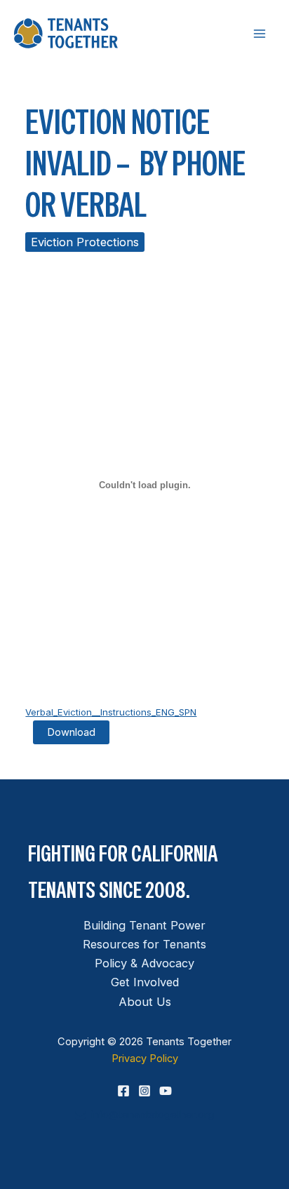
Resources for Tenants (144, 944)
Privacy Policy (145, 1058)
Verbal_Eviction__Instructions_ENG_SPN (110, 712)
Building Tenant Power (144, 925)
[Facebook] (123, 1090)
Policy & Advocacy (144, 963)
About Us (145, 1002)
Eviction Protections (85, 242)
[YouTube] (165, 1090)
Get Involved (145, 982)
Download (71, 732)
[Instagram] (144, 1090)
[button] (144, 1115)
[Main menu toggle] (259, 33)
